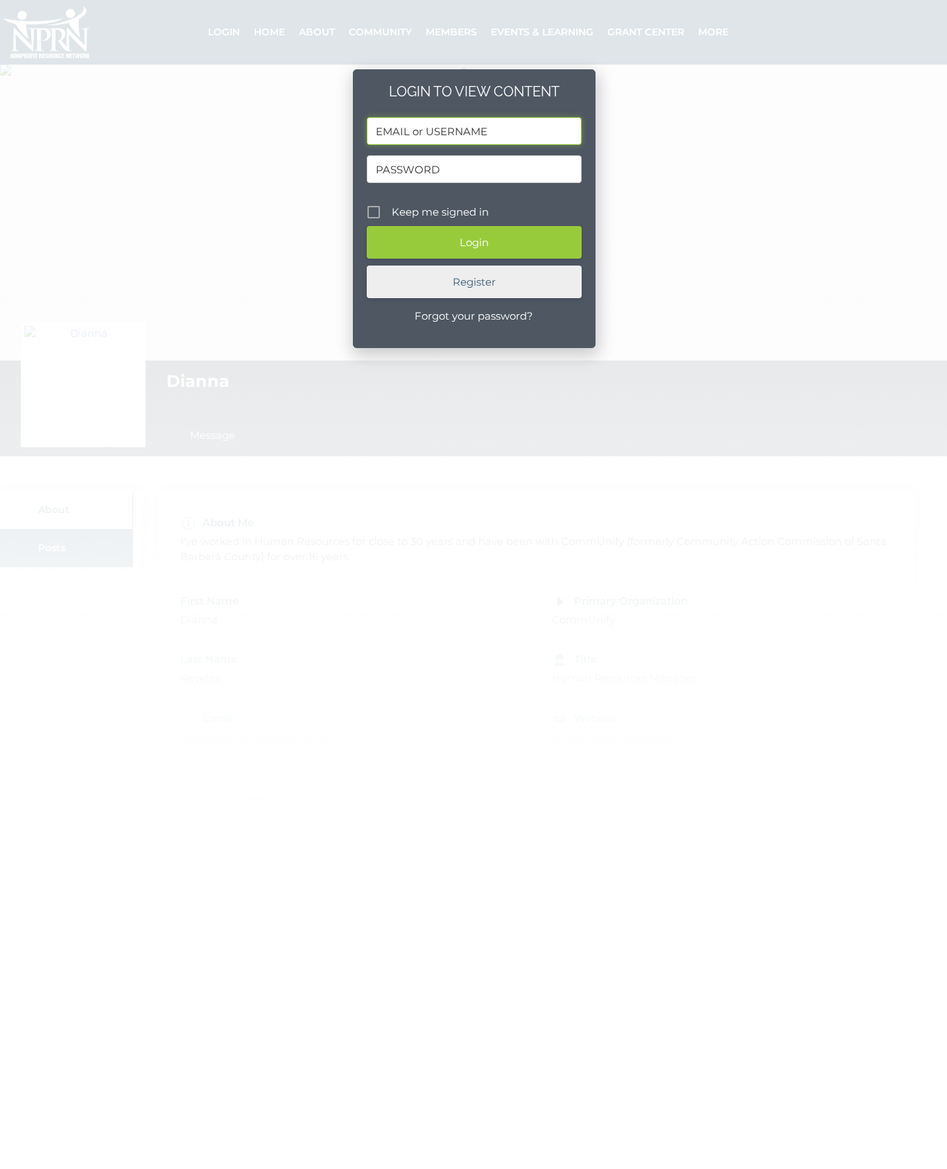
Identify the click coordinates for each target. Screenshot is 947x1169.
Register (474, 281)
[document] (473, 584)
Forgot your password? (474, 315)
